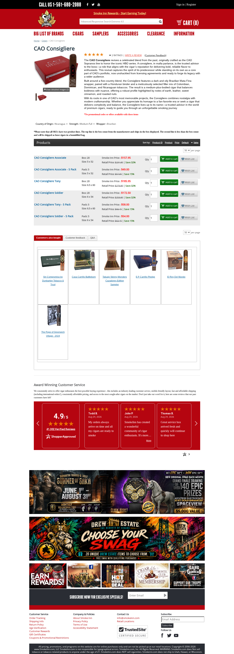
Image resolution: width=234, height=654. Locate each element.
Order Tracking (37, 618)
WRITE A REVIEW (133, 55)
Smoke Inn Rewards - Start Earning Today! (120, 13)
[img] (61, 423)
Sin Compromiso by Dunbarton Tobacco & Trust (53, 281)
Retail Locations (125, 621)
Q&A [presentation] (92, 238)
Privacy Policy (80, 621)
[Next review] (196, 423)
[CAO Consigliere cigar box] (42, 99)
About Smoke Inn (82, 618)
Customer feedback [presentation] (75, 238)
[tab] (48, 238)
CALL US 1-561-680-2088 (60, 4)
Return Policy (36, 624)
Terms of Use (80, 624)
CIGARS (78, 33)
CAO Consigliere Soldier (48, 192)
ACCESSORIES (128, 33)
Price (177, 142)
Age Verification (37, 628)
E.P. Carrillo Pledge (145, 277)
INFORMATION (184, 33)
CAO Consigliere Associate (50, 157)
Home (36, 40)
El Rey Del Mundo (176, 277)
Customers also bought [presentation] (48, 238)
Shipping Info (36, 621)
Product (168, 142)
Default (185, 142)
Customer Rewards (39, 631)
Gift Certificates (37, 634)
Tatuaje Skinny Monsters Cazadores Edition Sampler (115, 281)
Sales (196, 142)
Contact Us (123, 614)
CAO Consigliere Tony (47, 181)
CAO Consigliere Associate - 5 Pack (55, 169)
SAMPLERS (101, 33)
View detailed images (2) (57, 89)
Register (191, 4)
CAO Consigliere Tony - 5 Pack (52, 204)
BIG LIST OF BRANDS (49, 33)
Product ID (157, 142)
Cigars (44, 40)
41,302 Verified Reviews (60, 429)
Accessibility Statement (85, 628)
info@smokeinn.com (128, 618)
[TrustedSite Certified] (132, 631)
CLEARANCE (156, 33)
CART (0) (191, 23)
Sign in (180, 4)
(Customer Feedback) (155, 55)
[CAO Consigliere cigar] (36, 99)
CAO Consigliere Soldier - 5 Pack (53, 216)
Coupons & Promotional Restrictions (49, 637)
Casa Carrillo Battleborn (84, 277)
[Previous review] (38, 423)
